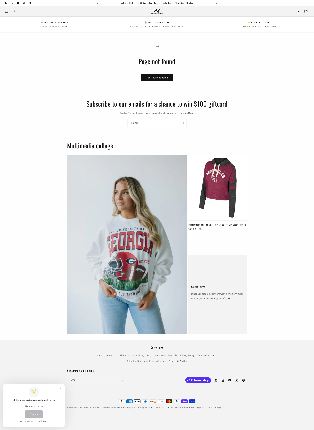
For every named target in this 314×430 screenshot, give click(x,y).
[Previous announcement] (97, 3)
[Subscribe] (182, 123)
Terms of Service (206, 355)
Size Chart (159, 355)
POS (94, 407)
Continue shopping (157, 77)
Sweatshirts (198, 287)
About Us (125, 355)
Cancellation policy (216, 407)
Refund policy (133, 361)
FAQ (149, 355)
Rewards (172, 355)
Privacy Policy (187, 355)
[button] (6, 11)
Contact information (179, 407)
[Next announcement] (216, 3)
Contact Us (111, 355)
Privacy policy (144, 407)
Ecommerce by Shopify (110, 407)
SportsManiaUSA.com (83, 407)
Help (99, 355)
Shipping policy (198, 407)
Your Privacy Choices (155, 361)
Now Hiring (138, 355)
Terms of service (160, 407)
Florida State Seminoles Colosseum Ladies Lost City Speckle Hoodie (217, 224)
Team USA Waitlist (178, 361)
